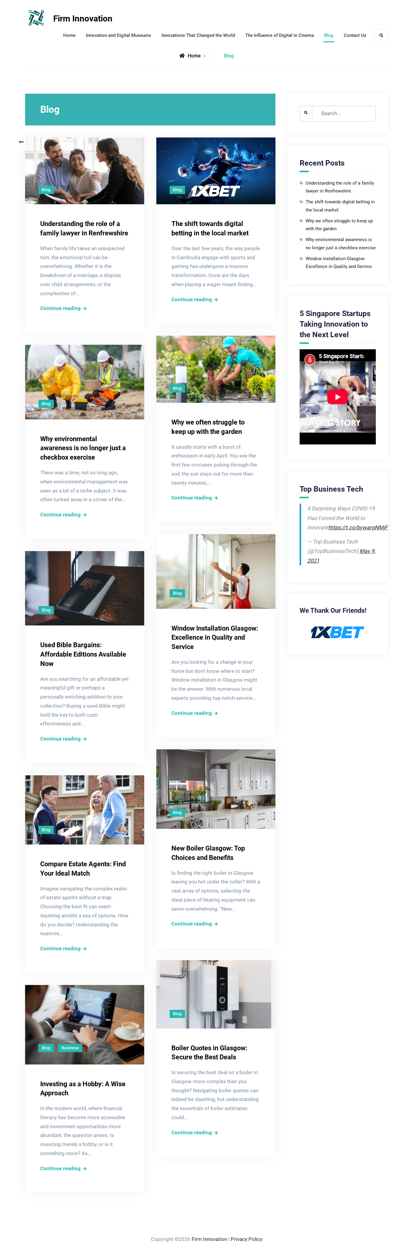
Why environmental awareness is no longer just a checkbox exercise (83, 448)
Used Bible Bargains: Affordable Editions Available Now (83, 654)
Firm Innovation (82, 19)
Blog (328, 35)
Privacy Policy (246, 1239)
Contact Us (355, 35)
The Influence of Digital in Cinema (279, 35)
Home (69, 35)
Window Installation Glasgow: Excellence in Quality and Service (214, 638)
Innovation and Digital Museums (118, 35)
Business (70, 1047)
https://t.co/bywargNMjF (358, 527)
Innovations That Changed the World (198, 35)
